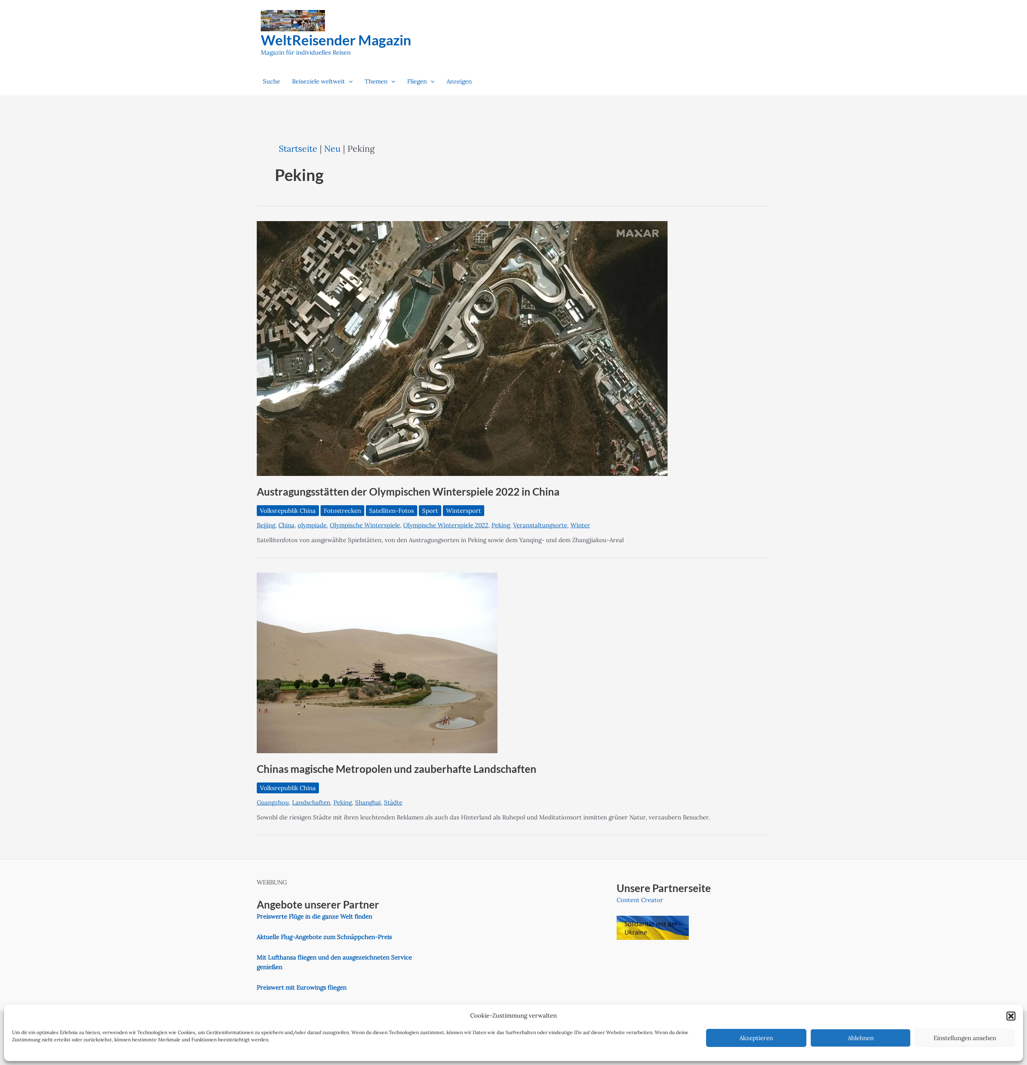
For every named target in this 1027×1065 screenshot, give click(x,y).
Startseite (298, 148)
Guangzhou (273, 802)
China (286, 525)
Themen (376, 81)
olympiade (312, 525)
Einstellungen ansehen (965, 1038)
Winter (580, 525)
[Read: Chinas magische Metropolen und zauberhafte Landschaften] (377, 662)
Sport (430, 510)
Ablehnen (861, 1038)
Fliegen (417, 81)
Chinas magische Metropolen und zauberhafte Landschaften (396, 768)
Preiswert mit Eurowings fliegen (302, 987)
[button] (1011, 1016)
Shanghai (368, 802)
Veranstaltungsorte (540, 525)
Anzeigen (459, 81)
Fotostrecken (342, 510)
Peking (500, 525)
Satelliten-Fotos (391, 510)
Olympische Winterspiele (365, 525)
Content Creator (640, 900)
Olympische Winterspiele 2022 (445, 525)
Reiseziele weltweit (318, 81)
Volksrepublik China (288, 510)
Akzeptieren (756, 1038)
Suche (271, 81)
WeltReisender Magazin (336, 39)
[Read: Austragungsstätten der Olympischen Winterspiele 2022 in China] (462, 348)
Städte (393, 802)
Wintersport (463, 510)
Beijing (266, 525)
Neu (332, 148)
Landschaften (311, 802)
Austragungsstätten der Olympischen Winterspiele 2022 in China (408, 491)
